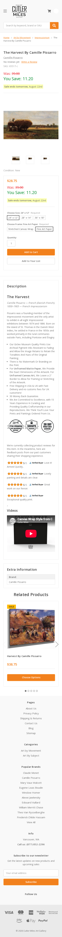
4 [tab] (34, 691)
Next (57, 644)
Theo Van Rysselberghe (31, 812)
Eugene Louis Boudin (31, 787)
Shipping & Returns (31, 718)
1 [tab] (25, 691)
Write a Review (29, 61)
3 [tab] (31, 691)
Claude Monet (31, 772)
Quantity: (12, 237)
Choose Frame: (28, 224)
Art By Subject (31, 755)
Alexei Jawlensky (31, 797)
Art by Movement (31, 750)
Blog (31, 728)
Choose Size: (23, 212)
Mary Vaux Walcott (31, 782)
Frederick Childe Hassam (31, 817)
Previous (4, 644)
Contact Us (31, 723)
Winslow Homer (31, 792)
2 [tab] (28, 691)
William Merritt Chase (31, 807)
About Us (31, 708)
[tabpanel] (31, 643)
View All (31, 822)
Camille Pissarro (31, 777)
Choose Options (31, 677)
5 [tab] (37, 691)
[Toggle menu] (5, 10)
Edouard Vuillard (31, 802)
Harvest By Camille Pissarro (24, 656)
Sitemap (31, 733)
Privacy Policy (31, 713)
